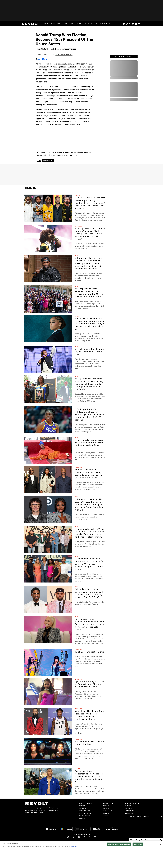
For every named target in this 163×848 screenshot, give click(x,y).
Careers (105, 816)
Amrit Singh (43, 59)
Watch (53, 23)
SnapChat (130, 23)
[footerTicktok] (73, 838)
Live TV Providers (84, 811)
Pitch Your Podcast (85, 813)
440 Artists (82, 818)
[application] (146, 828)
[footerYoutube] (95, 838)
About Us (106, 805)
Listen (59, 23)
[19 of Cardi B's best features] (48, 662)
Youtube (139, 24)
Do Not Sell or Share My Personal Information (119, 844)
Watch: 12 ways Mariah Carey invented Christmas (140, 840)
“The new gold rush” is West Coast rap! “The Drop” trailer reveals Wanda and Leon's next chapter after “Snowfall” (89, 533)
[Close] (160, 844)
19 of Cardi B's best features (89, 651)
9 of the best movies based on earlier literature (90, 742)
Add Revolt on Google (65, 54)
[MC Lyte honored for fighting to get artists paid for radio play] (48, 359)
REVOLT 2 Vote (42, 54)
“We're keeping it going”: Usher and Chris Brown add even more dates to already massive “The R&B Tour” (89, 593)
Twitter (136, 23)
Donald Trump (47, 160)
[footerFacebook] (84, 838)
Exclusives (79, 23)
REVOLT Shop (129, 813)
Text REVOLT (129, 811)
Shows (46, 23)
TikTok (127, 23)
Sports (77, 195)
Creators (94, 23)
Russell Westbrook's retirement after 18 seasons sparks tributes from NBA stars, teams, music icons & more (89, 776)
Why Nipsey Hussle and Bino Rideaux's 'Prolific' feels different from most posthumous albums (89, 715)
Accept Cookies (138, 844)
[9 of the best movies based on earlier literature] (48, 751)
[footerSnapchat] (79, 838)
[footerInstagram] (68, 838)
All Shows (82, 805)
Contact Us (129, 808)
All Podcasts (83, 808)
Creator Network (84, 816)
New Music (78, 226)
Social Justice (68, 23)
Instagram (124, 23)
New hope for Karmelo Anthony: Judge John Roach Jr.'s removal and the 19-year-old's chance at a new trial (90, 292)
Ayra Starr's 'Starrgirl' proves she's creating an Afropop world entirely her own (89, 684)
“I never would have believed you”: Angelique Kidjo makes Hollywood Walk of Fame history (89, 444)
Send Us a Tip (107, 811)
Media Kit (106, 813)
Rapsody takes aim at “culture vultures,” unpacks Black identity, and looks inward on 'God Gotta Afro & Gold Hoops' (90, 233)
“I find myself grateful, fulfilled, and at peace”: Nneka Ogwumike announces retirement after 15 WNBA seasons (89, 414)
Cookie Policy (73, 846)
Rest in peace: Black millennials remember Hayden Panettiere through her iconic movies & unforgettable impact (90, 624)
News (87, 23)
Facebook (133, 23)
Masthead (106, 808)
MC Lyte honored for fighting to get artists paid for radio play (89, 352)
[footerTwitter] (90, 838)
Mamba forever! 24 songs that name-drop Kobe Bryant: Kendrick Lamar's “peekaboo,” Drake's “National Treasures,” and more (90, 203)
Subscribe (103, 23)
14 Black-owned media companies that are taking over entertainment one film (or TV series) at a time (88, 473)
